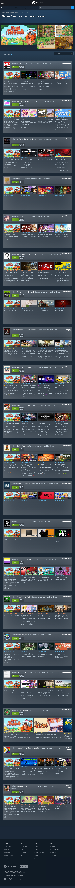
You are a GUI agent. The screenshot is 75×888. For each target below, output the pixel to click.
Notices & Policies (39, 852)
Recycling (23, 855)
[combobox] (55, 7)
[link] (14, 78)
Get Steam (52, 846)
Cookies (36, 855)
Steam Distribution (9, 855)
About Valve (24, 846)
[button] (4, 8)
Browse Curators (14, 12)
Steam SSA (7, 849)
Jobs (22, 849)
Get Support (53, 852)
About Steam (7, 846)
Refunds (36, 858)
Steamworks (7, 852)
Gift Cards (6, 858)
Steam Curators (5, 12)
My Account (53, 855)
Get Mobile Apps (54, 849)
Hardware (23, 852)
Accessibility (37, 849)
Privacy (36, 846)
